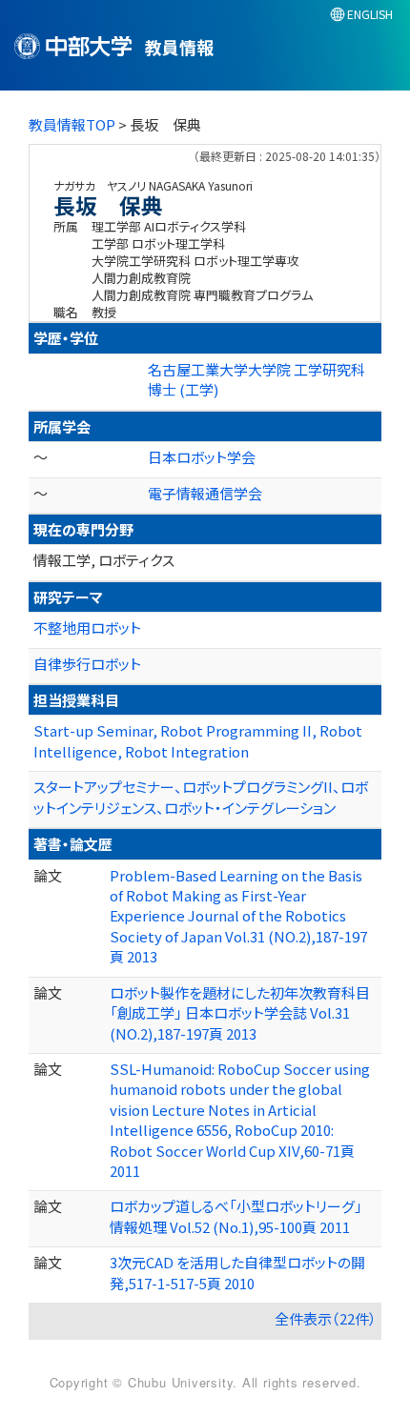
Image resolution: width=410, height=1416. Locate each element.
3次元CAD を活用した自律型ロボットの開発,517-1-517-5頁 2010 (237, 1272)
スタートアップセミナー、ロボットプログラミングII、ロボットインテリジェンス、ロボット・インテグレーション (200, 797)
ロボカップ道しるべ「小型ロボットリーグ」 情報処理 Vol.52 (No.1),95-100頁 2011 (236, 1216)
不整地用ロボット (87, 627)
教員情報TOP (72, 124)
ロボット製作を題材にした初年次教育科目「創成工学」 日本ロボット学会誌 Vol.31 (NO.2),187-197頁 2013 (240, 1012)
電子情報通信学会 (205, 493)
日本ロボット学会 (202, 457)
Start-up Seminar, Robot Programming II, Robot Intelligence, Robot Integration (197, 740)
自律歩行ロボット (87, 664)
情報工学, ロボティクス (103, 560)
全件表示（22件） (326, 1318)
